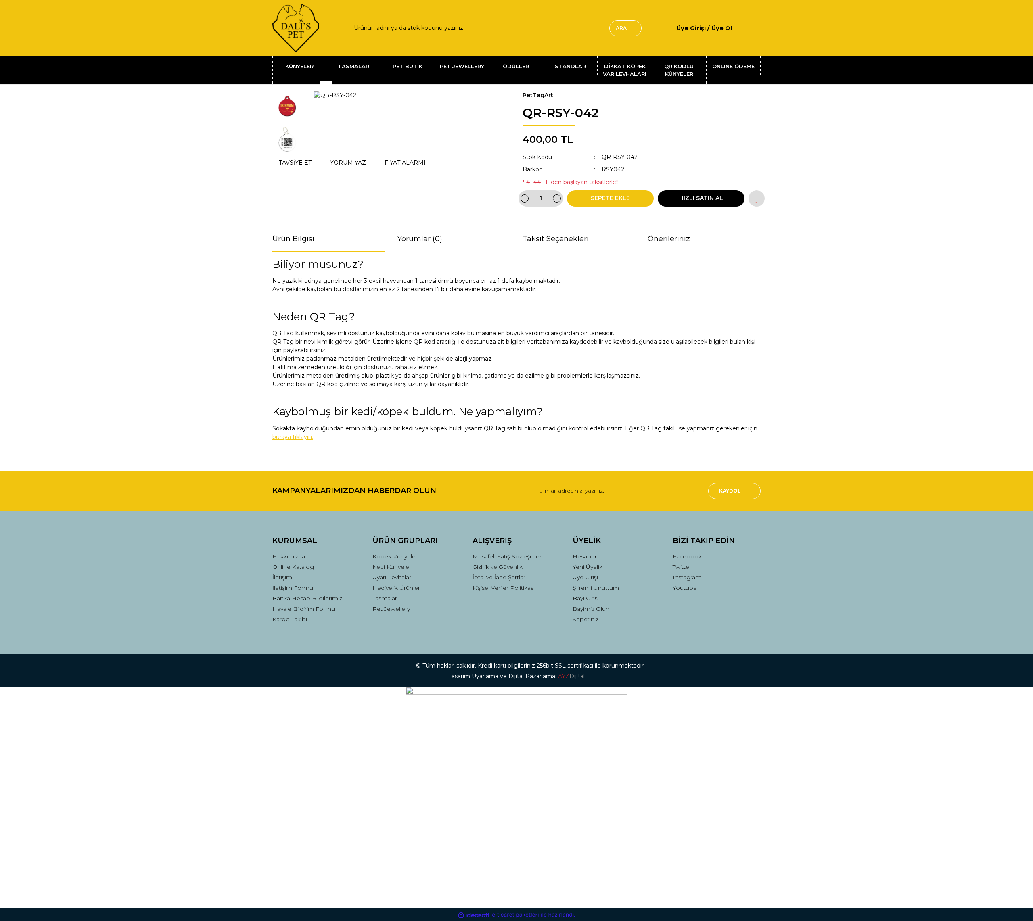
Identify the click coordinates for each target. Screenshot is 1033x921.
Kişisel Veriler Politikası (504, 587)
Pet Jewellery (391, 608)
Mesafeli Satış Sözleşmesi (508, 556)
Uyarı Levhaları (392, 577)
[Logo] (295, 28)
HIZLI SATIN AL (701, 198)
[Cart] (757, 28)
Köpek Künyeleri (395, 556)
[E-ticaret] (515, 915)
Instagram (687, 577)
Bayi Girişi (586, 598)
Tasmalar (384, 598)
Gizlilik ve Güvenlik (498, 566)
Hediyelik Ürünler (396, 587)
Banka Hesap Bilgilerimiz (307, 598)
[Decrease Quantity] (525, 198)
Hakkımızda (288, 556)
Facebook (687, 556)
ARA (621, 28)
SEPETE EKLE (610, 198)
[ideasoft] (474, 915)
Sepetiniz (585, 619)
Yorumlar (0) (419, 238)
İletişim (282, 577)
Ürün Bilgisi (293, 238)
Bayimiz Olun (591, 608)
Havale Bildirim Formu (303, 608)
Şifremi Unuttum (596, 587)
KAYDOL (730, 491)
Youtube (685, 587)
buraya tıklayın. (292, 437)
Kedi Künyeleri (392, 566)
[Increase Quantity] (557, 198)
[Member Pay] (739, 28)
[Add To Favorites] (757, 198)
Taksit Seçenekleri (556, 238)
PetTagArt (538, 95)
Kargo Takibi (289, 619)
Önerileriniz (669, 238)
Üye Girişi (585, 577)
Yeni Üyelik (587, 566)
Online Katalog (293, 566)
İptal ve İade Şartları (500, 577)
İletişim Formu (292, 587)
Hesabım (585, 556)
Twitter (682, 566)
